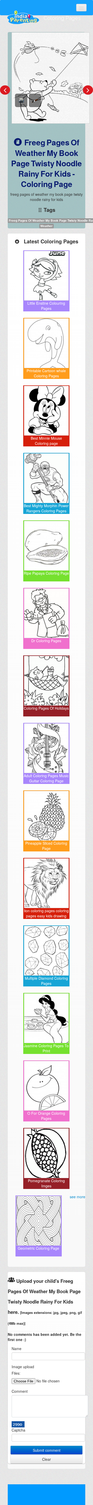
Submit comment (46, 1450)
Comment (20, 1391)
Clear (46, 1459)
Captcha (18, 1430)
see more (77, 1196)
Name (16, 1348)
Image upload (23, 1366)
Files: (16, 1373)
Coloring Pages (62, 18)
